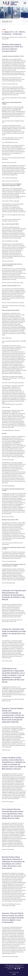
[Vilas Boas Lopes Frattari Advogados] (10, 4)
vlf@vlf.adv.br (10, 968)
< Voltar (4, 29)
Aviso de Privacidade (14, 972)
